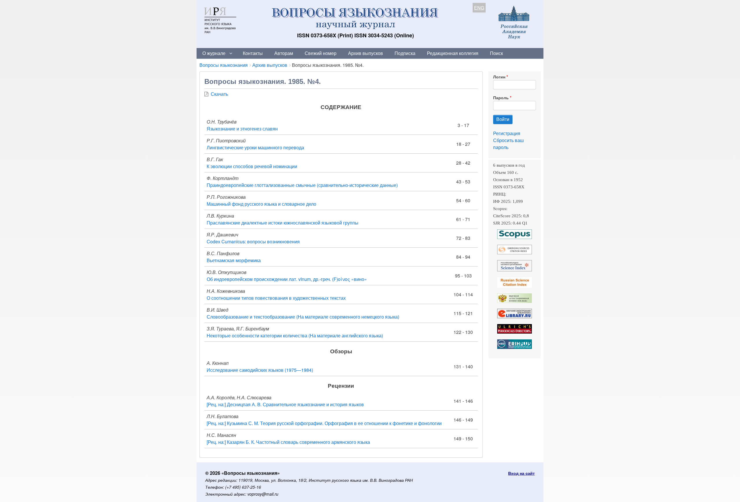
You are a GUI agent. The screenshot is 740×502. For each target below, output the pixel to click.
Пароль (501, 97)
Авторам (283, 53)
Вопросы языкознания (223, 65)
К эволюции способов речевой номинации (252, 166)
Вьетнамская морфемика (234, 260)
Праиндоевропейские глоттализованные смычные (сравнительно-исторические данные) (302, 185)
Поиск (496, 53)
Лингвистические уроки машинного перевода (255, 147)
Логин (499, 77)
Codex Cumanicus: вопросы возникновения (253, 241)
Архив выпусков (365, 53)
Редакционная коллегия (452, 53)
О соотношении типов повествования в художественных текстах (276, 298)
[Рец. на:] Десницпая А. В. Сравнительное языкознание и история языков (285, 404)
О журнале (213, 53)
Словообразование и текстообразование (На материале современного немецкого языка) (303, 316)
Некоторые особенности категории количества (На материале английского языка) (295, 335)
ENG (479, 7)
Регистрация (506, 133)
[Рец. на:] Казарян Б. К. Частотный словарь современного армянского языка (288, 442)
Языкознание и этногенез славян (242, 128)
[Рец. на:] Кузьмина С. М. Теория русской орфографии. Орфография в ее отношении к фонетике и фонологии (324, 423)
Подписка (405, 53)
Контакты (253, 53)
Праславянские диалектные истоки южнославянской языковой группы (282, 222)
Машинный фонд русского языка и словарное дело (261, 204)
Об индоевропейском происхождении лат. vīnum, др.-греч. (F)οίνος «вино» (287, 279)
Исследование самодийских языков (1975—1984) (260, 370)
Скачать (219, 94)
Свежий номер (320, 53)
